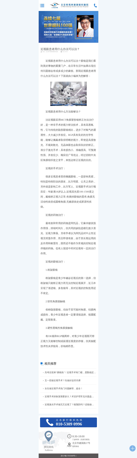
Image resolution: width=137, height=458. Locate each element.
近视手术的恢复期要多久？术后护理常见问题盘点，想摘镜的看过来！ (70, 396)
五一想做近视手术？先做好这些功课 (63, 380)
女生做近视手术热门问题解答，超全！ (64, 388)
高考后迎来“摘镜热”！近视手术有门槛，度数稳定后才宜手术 (70, 372)
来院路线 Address (49, 448)
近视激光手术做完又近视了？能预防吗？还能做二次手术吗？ (70, 404)
